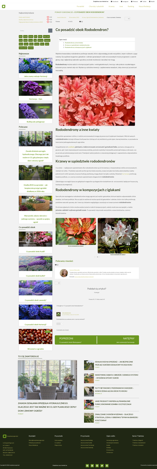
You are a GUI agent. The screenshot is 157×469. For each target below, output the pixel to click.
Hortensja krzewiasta (112, 442)
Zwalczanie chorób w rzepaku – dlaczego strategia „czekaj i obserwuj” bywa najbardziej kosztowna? (116, 417)
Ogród (47, 44)
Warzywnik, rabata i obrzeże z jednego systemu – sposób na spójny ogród (35, 219)
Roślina (31, 44)
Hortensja (30, 47)
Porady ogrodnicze (64, 12)
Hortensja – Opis (35, 99)
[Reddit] (107, 465)
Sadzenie (37, 44)
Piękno (42, 44)
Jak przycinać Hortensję (87, 445)
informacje (40, 40)
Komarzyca (109, 452)
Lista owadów (58, 440)
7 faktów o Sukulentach (138, 442)
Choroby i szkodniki (96, 6)
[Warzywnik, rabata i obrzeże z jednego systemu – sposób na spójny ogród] (89, 378)
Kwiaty (25, 40)
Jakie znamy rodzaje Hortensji (35, 76)
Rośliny (40, 36)
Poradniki (80, 6)
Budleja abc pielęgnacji (35, 122)
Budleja (108, 447)
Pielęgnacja (47, 40)
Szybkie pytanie (23, 47)
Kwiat (20, 36)
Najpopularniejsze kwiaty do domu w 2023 (31, 22)
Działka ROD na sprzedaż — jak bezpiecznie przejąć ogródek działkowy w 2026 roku (36, 188)
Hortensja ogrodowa (112, 440)
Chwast (30, 40)
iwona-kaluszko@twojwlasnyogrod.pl (84, 276)
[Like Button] (126, 18)
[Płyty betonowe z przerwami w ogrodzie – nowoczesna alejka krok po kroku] (89, 391)
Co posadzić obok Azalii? (35, 251)
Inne (121, 6)
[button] (134, 39)
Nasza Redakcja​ (144, 6)
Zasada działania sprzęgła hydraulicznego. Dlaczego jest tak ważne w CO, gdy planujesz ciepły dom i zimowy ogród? (47, 407)
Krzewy (112, 6)
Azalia (108, 445)
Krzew (20, 40)
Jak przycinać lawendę (87, 447)
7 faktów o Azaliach (137, 445)
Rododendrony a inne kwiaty (74, 43)
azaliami (71, 147)
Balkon (21, 44)
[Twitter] (102, 465)
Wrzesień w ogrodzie (35, 349)
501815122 (9, 455)
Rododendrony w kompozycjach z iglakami (78, 47)
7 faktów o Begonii (137, 440)
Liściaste (31, 36)
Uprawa (26, 44)
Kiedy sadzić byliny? (24, 17)
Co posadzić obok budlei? (35, 276)
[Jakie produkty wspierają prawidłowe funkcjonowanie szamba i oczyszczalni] (89, 404)
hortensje (125, 174)
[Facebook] (87, 465)
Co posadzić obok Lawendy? (35, 300)
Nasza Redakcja (33, 445)
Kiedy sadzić (46, 36)
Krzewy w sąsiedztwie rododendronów (77, 45)
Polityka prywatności (35, 442)
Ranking (131, 6)
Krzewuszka (109, 450)
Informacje (98, 393)
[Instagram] (92, 465)
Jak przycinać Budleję (87, 440)
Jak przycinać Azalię (86, 442)
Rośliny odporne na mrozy (26, 19)
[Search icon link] (154, 6)
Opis (35, 40)
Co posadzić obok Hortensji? (35, 324)
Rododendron (94, 17)
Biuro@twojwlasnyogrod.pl (36, 440)
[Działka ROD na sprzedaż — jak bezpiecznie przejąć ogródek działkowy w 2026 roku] (89, 365)
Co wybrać (58, 442)
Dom (35, 36)
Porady (25, 36)
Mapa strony (58, 445)
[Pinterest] (97, 465)
